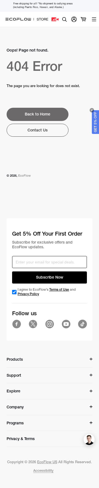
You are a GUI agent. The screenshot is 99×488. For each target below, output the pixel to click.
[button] (95, 122)
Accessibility (43, 470)
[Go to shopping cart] (83, 19)
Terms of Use (59, 290)
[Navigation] (94, 19)
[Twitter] (33, 324)
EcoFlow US (47, 462)
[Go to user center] (74, 19)
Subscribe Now (49, 277)
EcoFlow (24, 175)
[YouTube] (66, 324)
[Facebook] (16, 324)
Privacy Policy (28, 294)
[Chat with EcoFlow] (89, 439)
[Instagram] (49, 324)
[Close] (92, 110)
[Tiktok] (82, 324)
